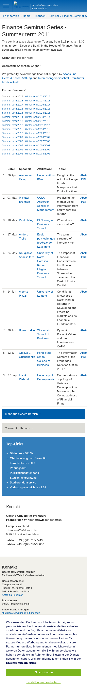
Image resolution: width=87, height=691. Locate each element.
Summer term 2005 (12, 153)
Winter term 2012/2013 (37, 121)
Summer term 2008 (12, 141)
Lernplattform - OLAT (23, 463)
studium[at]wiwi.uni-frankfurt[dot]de (21, 613)
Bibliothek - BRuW (21, 453)
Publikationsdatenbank (24, 472)
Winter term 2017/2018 (37, 100)
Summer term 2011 (12, 129)
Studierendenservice (23, 482)
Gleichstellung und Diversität (28, 458)
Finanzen (40, 15)
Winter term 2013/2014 (37, 117)
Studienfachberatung (23, 477)
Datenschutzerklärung (21, 662)
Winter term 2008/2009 (37, 137)
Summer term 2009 (12, 137)
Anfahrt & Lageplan (12, 595)
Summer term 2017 (12, 104)
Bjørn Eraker (27, 330)
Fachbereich (11, 15)
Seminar (54, 15)
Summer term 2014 (12, 117)
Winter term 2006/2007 (37, 145)
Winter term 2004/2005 (37, 153)
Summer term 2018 (12, 100)
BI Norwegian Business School (45, 224)
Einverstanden (43, 672)
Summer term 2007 (12, 145)
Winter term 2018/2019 (37, 96)
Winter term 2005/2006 (37, 149)
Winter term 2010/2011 (37, 129)
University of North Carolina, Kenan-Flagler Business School (45, 265)
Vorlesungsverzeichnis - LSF (28, 487)
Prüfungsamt (18, 468)
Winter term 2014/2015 (37, 112)
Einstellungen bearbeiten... (44, 682)
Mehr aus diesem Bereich (22, 413)
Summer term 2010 (12, 133)
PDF (84, 179)
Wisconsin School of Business (43, 334)
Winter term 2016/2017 (37, 104)
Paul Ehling (26, 220)
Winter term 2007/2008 (37, 141)
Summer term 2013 (12, 121)
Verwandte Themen (18, 428)
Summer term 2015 (12, 112)
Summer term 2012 (12, 125)
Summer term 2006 (12, 149)
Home (27, 15)
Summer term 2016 (12, 108)
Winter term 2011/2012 (37, 125)
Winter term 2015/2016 (37, 108)
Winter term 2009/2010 (37, 133)
